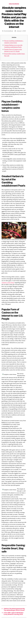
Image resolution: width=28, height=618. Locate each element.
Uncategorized (14, 3)
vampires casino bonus (8, 282)
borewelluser (9, 31)
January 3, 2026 (21, 31)
